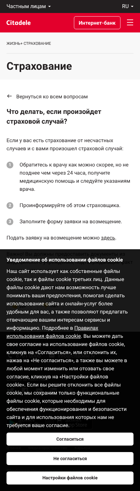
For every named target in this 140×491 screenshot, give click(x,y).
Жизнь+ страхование (29, 43)
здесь (108, 238)
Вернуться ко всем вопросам (52, 96)
